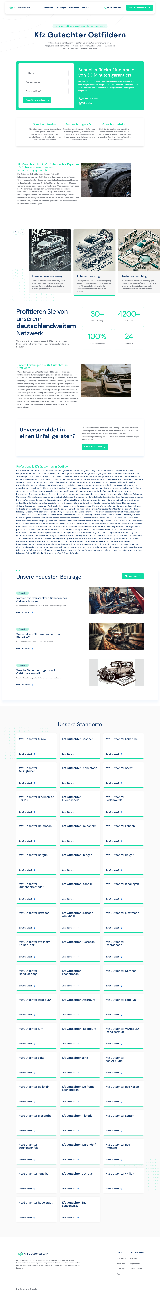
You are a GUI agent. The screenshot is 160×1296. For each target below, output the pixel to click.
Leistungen (61, 7)
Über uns (48, 7)
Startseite (121, 1258)
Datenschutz (136, 1268)
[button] (16, 232)
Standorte (74, 7)
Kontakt (85, 7)
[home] (19, 7)
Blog (118, 1274)
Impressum (135, 1263)
